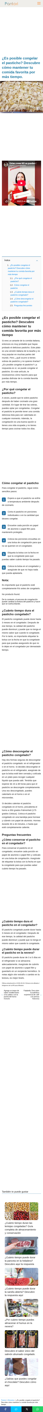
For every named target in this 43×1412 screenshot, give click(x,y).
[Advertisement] (21, 32)
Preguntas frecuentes (23, 306)
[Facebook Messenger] (16, 1409)
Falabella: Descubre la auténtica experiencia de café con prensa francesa (31, 995)
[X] (27, 1409)
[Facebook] (5, 1409)
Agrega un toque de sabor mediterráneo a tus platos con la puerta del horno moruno (11, 995)
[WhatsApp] (37, 1409)
